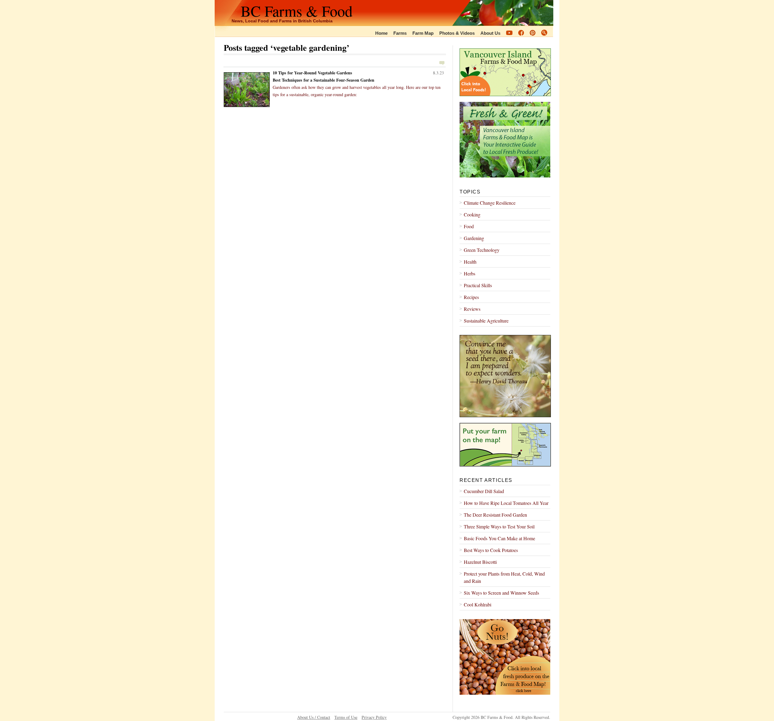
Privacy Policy (374, 717)
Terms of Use (345, 717)
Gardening (474, 238)
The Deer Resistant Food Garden (495, 515)
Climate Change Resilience (489, 203)
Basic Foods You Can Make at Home (499, 538)
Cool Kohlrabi (477, 604)
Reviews (472, 309)
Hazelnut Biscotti (480, 562)
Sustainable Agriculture (486, 320)
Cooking (472, 214)
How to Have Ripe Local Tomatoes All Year (506, 503)
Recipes (471, 297)
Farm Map (423, 33)
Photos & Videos (457, 33)
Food (469, 226)
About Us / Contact (313, 717)
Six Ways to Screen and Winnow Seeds (501, 592)
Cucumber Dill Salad (484, 491)
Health (470, 261)
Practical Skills (478, 285)
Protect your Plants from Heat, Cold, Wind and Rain (504, 577)
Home (381, 33)
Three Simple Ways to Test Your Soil (499, 526)
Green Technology (481, 250)
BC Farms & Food (297, 11)
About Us (490, 33)
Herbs (469, 273)
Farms (400, 33)
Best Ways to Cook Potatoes (491, 550)
